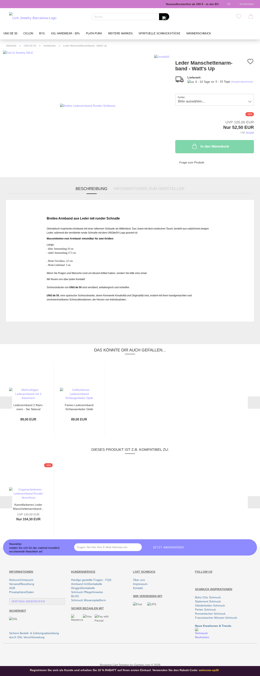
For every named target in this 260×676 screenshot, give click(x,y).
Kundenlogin (246, 4)
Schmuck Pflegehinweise (87, 592)
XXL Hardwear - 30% (65, 33)
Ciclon (28, 33)
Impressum (140, 584)
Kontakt (138, 588)
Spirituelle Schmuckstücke (159, 33)
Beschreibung (91, 188)
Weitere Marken (120, 33)
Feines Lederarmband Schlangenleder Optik (79, 406)
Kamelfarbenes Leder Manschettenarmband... (28, 506)
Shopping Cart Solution (114, 664)
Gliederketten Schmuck (210, 605)
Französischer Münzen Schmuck (216, 617)
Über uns (139, 579)
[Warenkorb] (251, 16)
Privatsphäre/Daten (21, 592)
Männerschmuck (198, 33)
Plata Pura (94, 33)
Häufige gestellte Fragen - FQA (91, 579)
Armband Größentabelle (86, 584)
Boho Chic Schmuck (208, 597)
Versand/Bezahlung (21, 584)
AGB (12, 588)
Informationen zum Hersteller (149, 188)
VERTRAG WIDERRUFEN (28, 601)
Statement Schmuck (208, 601)
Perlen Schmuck (205, 609)
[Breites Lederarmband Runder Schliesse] (87, 105)
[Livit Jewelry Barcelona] (32, 18)
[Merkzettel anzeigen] (239, 16)
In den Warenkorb (214, 146)
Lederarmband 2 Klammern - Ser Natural (28, 406)
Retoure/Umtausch (21, 579)
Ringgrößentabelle (83, 588)
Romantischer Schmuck (210, 613)
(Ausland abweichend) (242, 81)
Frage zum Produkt (191, 162)
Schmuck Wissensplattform (88, 600)
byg (42, 33)
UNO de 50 (10, 33)
